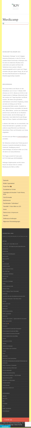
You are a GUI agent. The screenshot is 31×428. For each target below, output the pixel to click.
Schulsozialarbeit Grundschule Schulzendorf (12, 328)
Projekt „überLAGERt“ (7, 321)
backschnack (5, 256)
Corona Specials (6, 385)
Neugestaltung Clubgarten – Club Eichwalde (12, 375)
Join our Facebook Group (14, 8)
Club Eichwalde (6, 263)
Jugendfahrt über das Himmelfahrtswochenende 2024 (14, 296)
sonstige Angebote (6, 382)
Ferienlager (5, 403)
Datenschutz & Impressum (8, 387)
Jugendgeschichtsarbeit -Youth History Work (12, 298)
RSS (17, 8)
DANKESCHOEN (6, 266)
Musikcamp (5, 316)
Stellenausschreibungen (8, 346)
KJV (11, 419)
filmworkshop (5, 276)
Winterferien (5, 356)
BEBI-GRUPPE (6, 258)
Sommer (4, 338)
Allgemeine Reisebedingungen (9, 253)
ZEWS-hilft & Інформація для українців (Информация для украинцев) (15, 361)
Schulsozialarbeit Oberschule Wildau (10, 336)
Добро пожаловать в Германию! (9, 365)
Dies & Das (5, 398)
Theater (4, 351)
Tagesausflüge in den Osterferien (9, 348)
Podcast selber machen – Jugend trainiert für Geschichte (14, 318)
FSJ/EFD (4, 278)
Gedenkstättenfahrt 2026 (8, 286)
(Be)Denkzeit (5, 248)
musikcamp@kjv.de (22, 136)
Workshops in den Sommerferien (9, 358)
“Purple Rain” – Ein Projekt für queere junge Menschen (14, 246)
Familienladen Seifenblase (8, 273)
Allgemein (5, 396)
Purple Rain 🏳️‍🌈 (6, 323)
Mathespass (5, 308)
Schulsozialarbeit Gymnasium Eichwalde (11, 333)
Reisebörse (5, 326)
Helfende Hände (6, 288)
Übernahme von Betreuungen (9, 380)
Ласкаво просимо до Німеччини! (10, 367)
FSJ (3, 406)
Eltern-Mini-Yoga (6, 271)
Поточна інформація (7, 370)
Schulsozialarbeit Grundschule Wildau (10, 331)
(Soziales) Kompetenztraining (9, 372)
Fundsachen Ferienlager (8, 281)
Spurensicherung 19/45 (7, 377)
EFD (3, 401)
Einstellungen (5, 426)
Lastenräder (5, 306)
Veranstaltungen (6, 411)
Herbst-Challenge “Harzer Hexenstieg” (11, 291)
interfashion (5, 293)
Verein (4, 353)
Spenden (4, 343)
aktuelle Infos (5, 251)
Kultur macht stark (6, 303)
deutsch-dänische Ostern (8, 268)
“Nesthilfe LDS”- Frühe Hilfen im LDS (10, 243)
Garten (4, 283)
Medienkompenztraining (7, 311)
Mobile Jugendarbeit (7, 313)
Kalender (4, 301)
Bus (3, 261)
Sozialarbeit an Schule (7, 341)
